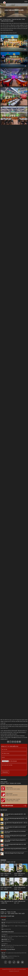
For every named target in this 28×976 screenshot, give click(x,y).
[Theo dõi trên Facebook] (5, 962)
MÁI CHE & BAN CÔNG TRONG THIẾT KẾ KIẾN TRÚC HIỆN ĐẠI (15, 848)
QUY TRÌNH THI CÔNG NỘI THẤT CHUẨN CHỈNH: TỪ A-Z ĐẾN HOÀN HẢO (15, 845)
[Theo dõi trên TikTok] (14, 962)
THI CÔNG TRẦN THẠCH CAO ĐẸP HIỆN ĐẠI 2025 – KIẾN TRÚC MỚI (15, 814)
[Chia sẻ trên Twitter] (13, 742)
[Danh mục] (25, 1)
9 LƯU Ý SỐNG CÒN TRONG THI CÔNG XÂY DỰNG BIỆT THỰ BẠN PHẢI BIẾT (15, 840)
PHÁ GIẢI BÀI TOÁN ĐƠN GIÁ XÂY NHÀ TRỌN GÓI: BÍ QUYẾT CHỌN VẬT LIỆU (15, 836)
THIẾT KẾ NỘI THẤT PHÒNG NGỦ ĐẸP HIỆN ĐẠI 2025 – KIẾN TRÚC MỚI (15, 819)
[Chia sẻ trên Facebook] (10, 742)
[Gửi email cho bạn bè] (15, 742)
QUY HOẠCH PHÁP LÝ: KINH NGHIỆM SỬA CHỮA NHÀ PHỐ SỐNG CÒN (15, 827)
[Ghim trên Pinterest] (17, 742)
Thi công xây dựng (6, 19)
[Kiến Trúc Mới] (4, 2)
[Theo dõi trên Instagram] (9, 962)
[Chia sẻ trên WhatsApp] (8, 742)
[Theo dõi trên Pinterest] (18, 962)
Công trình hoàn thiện (16, 19)
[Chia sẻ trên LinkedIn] (20, 742)
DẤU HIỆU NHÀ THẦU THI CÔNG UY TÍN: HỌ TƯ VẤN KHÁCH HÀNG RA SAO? (15, 832)
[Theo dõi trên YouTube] (22, 962)
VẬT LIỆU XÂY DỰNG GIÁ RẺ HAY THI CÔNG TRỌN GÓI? (14, 853)
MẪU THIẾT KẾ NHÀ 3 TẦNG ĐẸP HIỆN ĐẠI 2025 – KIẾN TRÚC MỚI (15, 823)
